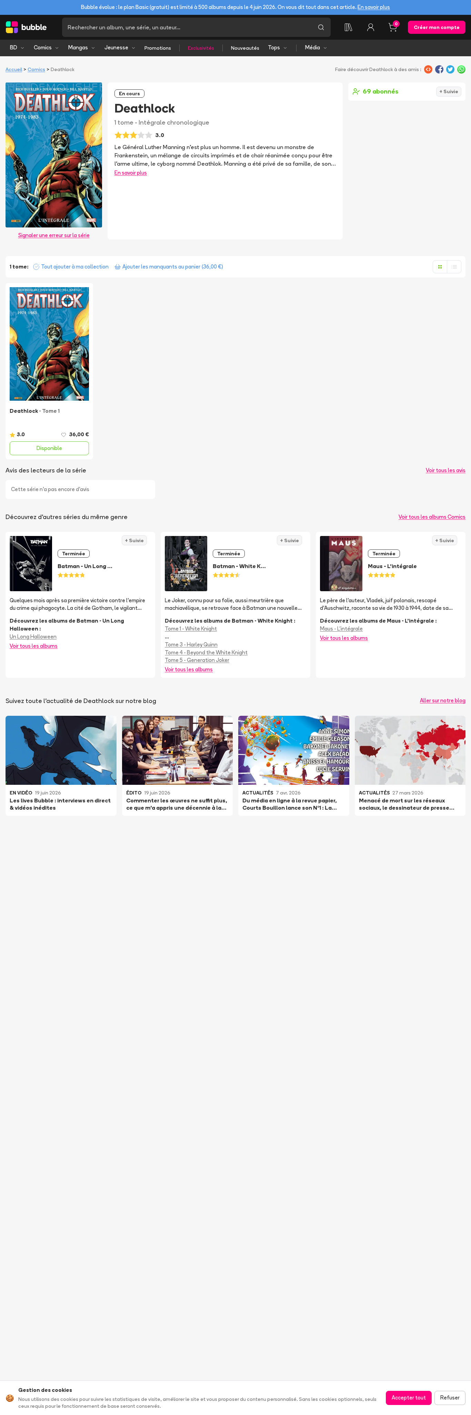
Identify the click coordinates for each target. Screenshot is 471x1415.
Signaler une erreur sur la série (54, 235)
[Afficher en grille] (440, 267)
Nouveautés (245, 48)
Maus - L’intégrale (341, 628)
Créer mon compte (437, 27)
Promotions (157, 48)
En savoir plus (374, 7)
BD (13, 47)
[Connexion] (371, 27)
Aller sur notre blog (442, 700)
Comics (43, 47)
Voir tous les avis (445, 470)
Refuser (450, 1397)
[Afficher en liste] (454, 267)
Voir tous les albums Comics (432, 517)
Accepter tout (409, 1397)
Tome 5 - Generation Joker (197, 660)
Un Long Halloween (33, 636)
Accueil (14, 69)
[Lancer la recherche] (321, 27)
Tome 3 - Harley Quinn (191, 644)
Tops (274, 47)
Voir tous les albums (34, 646)
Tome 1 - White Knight (191, 628)
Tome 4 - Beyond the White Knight (206, 652)
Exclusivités (201, 48)
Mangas (78, 47)
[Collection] (348, 27)
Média (312, 47)
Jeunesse (116, 47)
